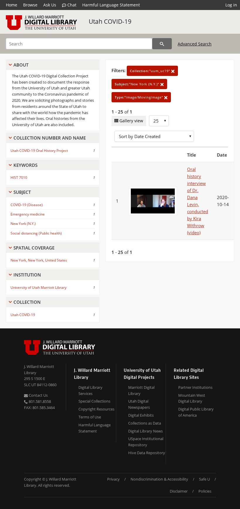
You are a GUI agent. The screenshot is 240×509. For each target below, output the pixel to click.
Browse (30, 5)
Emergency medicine (28, 214)
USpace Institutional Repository (145, 441)
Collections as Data (144, 423)
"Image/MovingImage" (139, 97)
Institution (27, 275)
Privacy (113, 479)
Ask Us (49, 5)
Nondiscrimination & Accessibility (159, 479)
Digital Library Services (90, 390)
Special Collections (94, 401)
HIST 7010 (19, 177)
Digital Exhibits (141, 415)
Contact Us (38, 395)
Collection (27, 302)
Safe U (204, 479)
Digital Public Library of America (196, 412)
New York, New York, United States (39, 260)
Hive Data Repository (146, 452)
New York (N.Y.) (23, 223)
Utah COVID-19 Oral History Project (39, 150)
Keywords (25, 165)
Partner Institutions (195, 387)
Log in (231, 5)
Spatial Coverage (33, 248)
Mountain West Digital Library (191, 398)
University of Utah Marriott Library (38, 287)
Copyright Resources (96, 409)
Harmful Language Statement (111, 5)
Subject (22, 192)
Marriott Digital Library (141, 390)
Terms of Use (89, 417)
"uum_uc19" (150, 71)
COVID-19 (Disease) (27, 204)
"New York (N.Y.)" (137, 84)
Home (11, 5)
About (20, 65)
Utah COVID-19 (110, 21)
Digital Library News (145, 431)
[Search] (162, 43)
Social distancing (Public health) (36, 233)
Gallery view (130, 120)
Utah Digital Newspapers (139, 404)
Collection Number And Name (49, 138)
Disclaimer (179, 491)
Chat (71, 5)
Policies (204, 491)
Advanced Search (195, 44)
